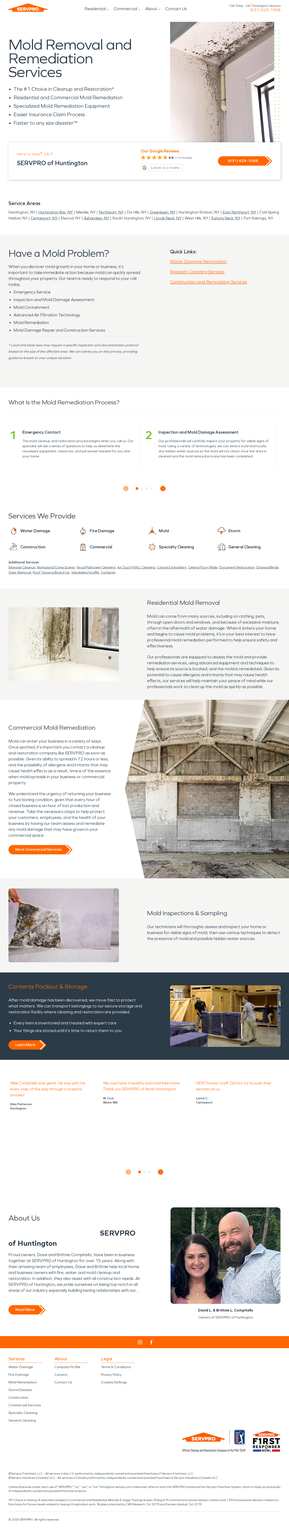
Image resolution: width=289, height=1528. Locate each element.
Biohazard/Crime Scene (56, 567)
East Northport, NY (239, 212)
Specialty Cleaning (22, 1413)
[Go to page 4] (151, 488)
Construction (18, 1397)
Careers (61, 1375)
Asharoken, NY (96, 218)
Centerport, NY (44, 218)
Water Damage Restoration (198, 261)
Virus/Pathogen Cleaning (96, 567)
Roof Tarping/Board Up (51, 572)
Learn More (25, 1044)
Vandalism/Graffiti (85, 572)
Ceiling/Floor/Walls (202, 567)
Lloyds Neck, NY (168, 218)
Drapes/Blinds (267, 567)
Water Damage (20, 1367)
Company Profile (67, 1367)
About (151, 9)
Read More (24, 1309)
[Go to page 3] (146, 488)
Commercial (125, 9)
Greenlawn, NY (162, 212)
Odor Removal (19, 572)
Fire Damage (18, 1375)
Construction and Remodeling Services (208, 282)
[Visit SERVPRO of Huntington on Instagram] (140, 1342)
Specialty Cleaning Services (197, 271)
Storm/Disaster (20, 1390)
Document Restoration (237, 567)
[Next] (163, 488)
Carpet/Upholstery (171, 567)
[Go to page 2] (142, 488)
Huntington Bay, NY (56, 212)
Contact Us (176, 8)
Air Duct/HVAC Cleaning (136, 567)
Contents (108, 572)
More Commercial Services (38, 849)
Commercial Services (24, 1405)
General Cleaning (22, 1420)
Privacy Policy (111, 1375)
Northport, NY (111, 212)
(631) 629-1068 (265, 10)
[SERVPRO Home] (27, 7)
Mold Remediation (22, 1382)
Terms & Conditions (116, 1367)
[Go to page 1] (137, 488)
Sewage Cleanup (22, 567)
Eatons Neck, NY (225, 218)
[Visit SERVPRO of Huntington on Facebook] (151, 1342)
